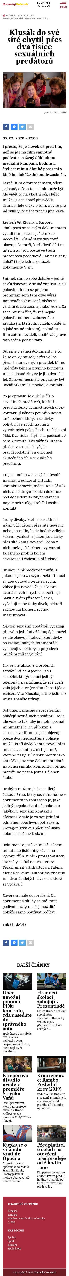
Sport (11, 1241)
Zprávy (12, 1237)
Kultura (29, 15)
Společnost (14, 1248)
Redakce (13, 1211)
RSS (13, 1222)
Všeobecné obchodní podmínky (26, 1218)
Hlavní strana (14, 15)
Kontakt (12, 1214)
